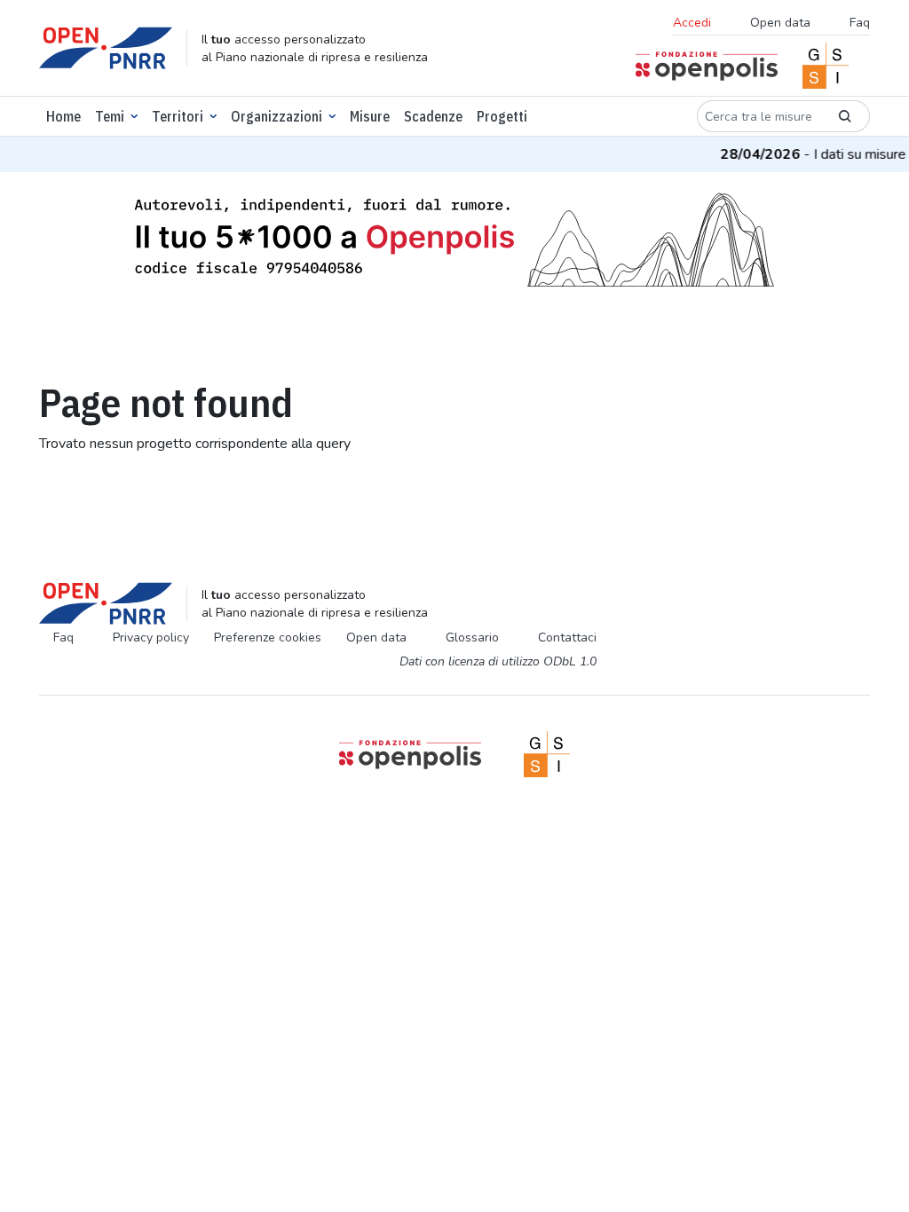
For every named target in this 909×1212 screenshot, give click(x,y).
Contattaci (567, 637)
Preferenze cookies (267, 637)
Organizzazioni (276, 116)
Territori (177, 116)
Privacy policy (151, 637)
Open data (780, 22)
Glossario (472, 637)
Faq (860, 22)
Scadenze (433, 116)
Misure (370, 116)
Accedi (692, 22)
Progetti (502, 116)
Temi (109, 116)
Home (63, 116)
